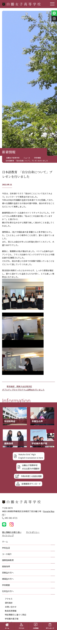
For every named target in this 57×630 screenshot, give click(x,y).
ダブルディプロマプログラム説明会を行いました (23, 389)
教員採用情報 (10, 610)
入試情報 (35, 628)
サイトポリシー (33, 532)
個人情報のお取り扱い (11, 532)
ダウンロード (50, 628)
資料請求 (9, 602)
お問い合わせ (10, 606)
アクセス (8, 598)
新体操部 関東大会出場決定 (19, 386)
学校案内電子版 (11, 618)
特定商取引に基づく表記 (15, 614)
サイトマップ (8, 535)
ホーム (7, 628)
